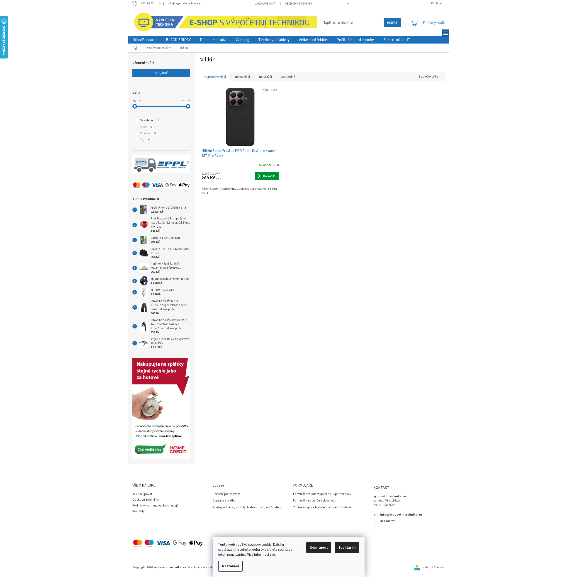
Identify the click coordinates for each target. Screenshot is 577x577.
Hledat (392, 22)
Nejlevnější (242, 77)
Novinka (148, 133)
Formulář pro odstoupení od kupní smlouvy (322, 494)
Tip (145, 139)
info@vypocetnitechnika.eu (401, 515)
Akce (146, 127)
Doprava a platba (224, 501)
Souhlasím (347, 547)
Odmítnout (319, 547)
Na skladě (149, 120)
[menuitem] (144, 40)
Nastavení (230, 566)
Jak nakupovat (265, 4)
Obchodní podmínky (298, 4)
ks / (161, 73)
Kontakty (138, 511)
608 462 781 (388, 521)
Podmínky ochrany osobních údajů (155, 505)
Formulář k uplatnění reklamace (314, 501)
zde (272, 554)
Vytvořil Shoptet (434, 567)
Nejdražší (265, 77)
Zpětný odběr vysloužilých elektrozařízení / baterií (247, 507)
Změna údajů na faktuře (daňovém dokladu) (322, 507)
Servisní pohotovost (226, 494)
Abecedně (288, 77)
